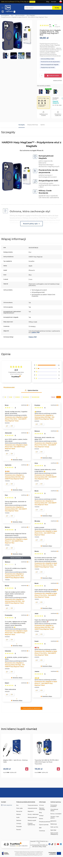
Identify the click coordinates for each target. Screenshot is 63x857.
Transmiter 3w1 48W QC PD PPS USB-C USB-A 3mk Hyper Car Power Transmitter (47, 762)
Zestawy (18, 814)
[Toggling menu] (2, 7)
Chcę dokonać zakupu (54, 810)
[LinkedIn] (61, 844)
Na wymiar (19, 811)
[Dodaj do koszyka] (26, 768)
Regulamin (31, 811)
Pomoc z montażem (55, 813)
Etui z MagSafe (31, 15)
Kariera (41, 818)
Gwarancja (42, 830)
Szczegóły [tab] (8, 132)
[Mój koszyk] (15, 11)
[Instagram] (55, 844)
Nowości (18, 829)
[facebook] (49, 844)
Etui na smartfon (20, 15)
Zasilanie (18, 820)
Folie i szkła (19, 808)
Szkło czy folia (54, 827)
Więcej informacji (32, 124)
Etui (12, 15)
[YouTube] (58, 844)
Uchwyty (18, 823)
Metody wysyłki (32, 820)
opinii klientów (16, 372)
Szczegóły (22, 124)
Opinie (42, 124)
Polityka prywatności (44, 821)
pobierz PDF (36, 332)
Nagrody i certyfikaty (42, 809)
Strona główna (5, 15)
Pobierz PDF (33, 337)
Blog (47, 1)
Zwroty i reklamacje (33, 814)
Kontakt (53, 1)
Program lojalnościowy (31, 824)
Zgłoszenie (53, 821)
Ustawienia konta (32, 808)
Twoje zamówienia (33, 805)
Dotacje (41, 815)
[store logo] (9, 7)
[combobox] (38, 8)
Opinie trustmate (43, 824)
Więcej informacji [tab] (13, 239)
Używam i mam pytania (54, 817)
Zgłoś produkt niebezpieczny (54, 833)
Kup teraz (32, 1)
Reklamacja (53, 824)
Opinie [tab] (6, 354)
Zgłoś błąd (53, 830)
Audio (18, 817)
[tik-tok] (52, 844)
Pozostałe (19, 826)
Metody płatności (32, 817)
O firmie (41, 805)
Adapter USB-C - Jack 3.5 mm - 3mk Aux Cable (15, 761)
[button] (2, 40)
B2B (40, 827)
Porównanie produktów (53, 806)
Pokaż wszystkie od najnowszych (31, 708)
